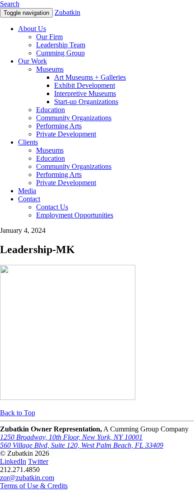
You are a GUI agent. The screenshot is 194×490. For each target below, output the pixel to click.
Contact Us (52, 207)
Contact (29, 199)
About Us (32, 28)
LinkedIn (13, 461)
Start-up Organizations (86, 101)
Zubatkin (67, 12)
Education (50, 109)
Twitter (38, 461)
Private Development (66, 134)
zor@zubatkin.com (27, 477)
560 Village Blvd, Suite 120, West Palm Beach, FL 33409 (81, 445)
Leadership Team (60, 45)
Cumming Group (60, 53)
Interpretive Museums (85, 93)
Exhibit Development (84, 85)
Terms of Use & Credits (34, 486)
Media (27, 191)
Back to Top (17, 413)
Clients (28, 142)
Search (9, 4)
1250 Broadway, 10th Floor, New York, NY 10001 (71, 437)
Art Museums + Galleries (90, 77)
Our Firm (49, 37)
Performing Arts (59, 126)
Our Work (32, 61)
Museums (50, 69)
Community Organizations (73, 118)
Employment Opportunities (74, 215)
